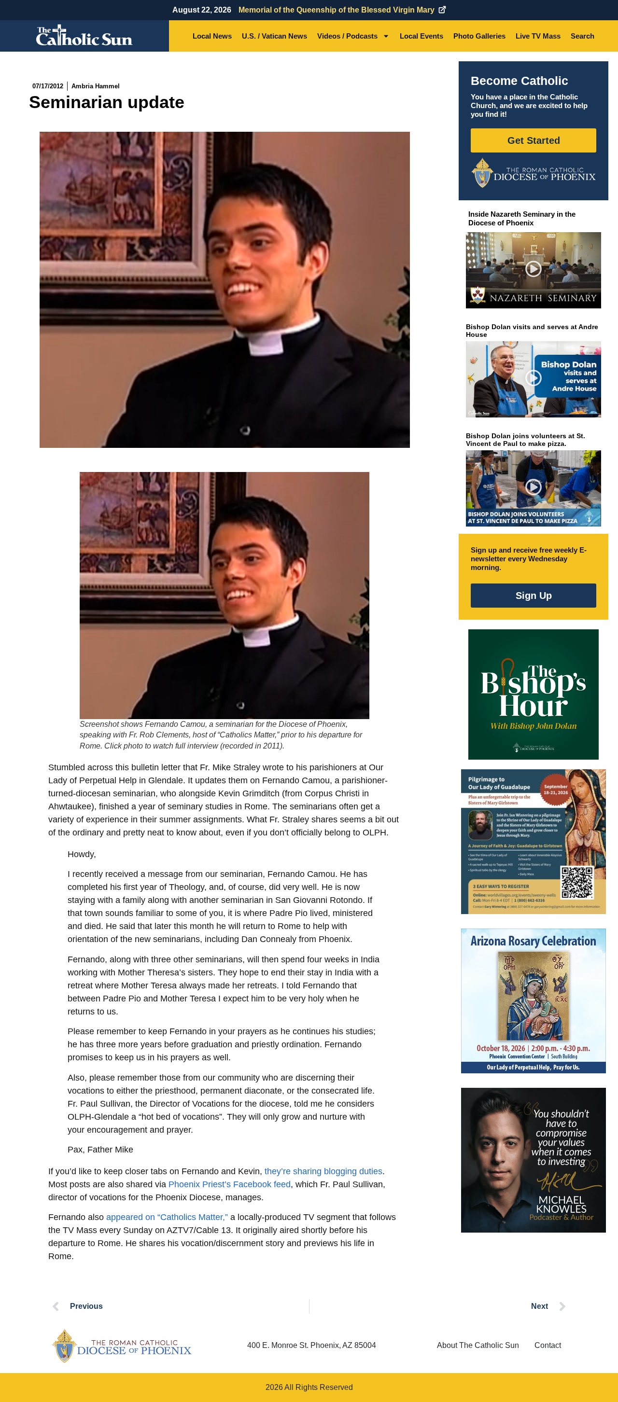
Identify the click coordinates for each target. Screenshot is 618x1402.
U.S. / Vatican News (274, 36)
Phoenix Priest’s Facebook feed (230, 1184)
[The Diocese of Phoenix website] (121, 1346)
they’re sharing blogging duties (323, 1171)
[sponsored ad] (533, 841)
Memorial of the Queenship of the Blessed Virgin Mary (337, 10)
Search (582, 36)
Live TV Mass (538, 36)
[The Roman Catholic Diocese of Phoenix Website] (533, 172)
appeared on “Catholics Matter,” (167, 1217)
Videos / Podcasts (347, 36)
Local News (212, 36)
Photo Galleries (479, 36)
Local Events (421, 36)
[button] (533, 270)
